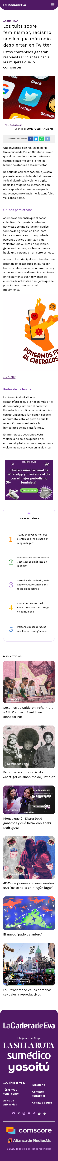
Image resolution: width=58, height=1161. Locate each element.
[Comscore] (29, 1130)
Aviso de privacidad (10, 1102)
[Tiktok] (34, 1113)
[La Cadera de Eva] (14, 4)
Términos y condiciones (11, 1091)
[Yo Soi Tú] (29, 1067)
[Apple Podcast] (44, 1113)
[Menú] (53, 5)
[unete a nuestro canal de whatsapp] (29, 479)
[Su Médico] (29, 1054)
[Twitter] (18, 1113)
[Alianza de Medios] (29, 1140)
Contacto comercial (38, 1093)
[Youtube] (29, 1113)
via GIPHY (9, 377)
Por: (13, 124)
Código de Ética (42, 1102)
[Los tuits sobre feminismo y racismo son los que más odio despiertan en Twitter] (30, 139)
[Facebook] (13, 1113)
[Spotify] (39, 1113)
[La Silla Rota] (29, 1044)
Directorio (38, 1084)
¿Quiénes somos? (14, 1082)
